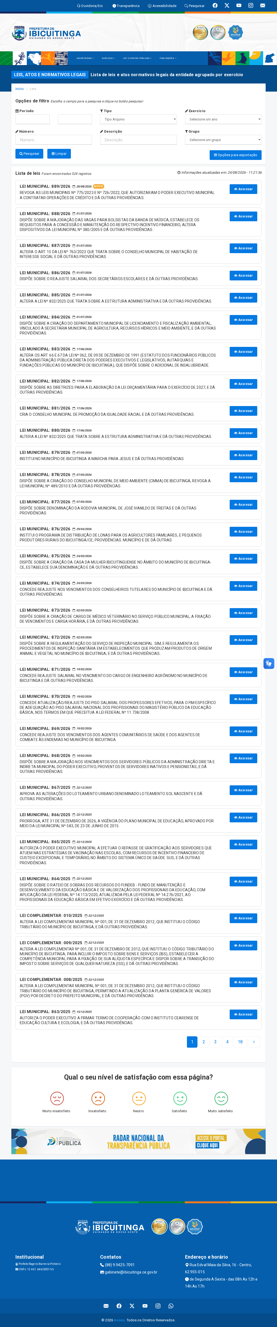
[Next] (254, 1042)
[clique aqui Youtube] (145, 1306)
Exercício (196, 111)
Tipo (107, 111)
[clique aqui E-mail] (106, 1306)
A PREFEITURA (35, 58)
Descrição (112, 131)
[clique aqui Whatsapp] (171, 1306)
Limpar (61, 154)
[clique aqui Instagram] (158, 1306)
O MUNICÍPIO (60, 58)
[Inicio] (18, 58)
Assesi (119, 1320)
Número (26, 131)
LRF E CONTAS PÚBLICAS (136, 58)
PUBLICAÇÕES (167, 58)
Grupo (194, 131)
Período (26, 111)
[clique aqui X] (132, 1306)
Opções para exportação (237, 155)
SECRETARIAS (84, 58)
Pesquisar (31, 154)
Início (19, 89)
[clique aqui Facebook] (119, 1306)
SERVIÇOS (107, 58)
